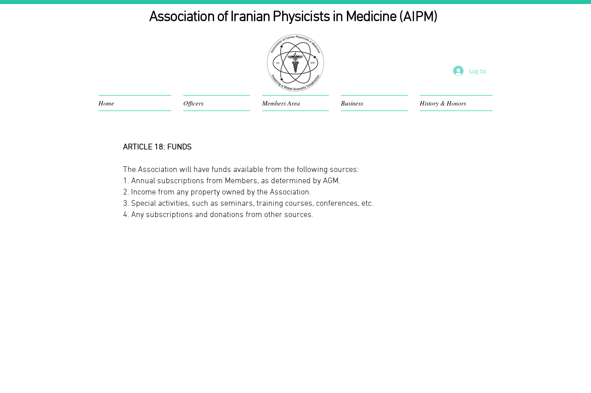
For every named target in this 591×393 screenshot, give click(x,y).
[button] (137, 103)
